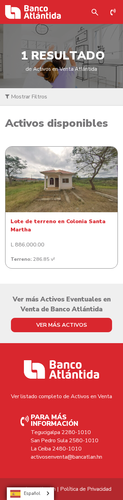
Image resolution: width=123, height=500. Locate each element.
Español (32, 493)
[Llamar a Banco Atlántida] (115, 12)
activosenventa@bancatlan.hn (66, 457)
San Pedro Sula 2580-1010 (64, 440)
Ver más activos (61, 325)
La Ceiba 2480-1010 (56, 448)
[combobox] (30, 493)
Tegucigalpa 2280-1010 (61, 432)
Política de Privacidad (85, 489)
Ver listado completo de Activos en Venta (61, 396)
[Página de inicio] (33, 12)
